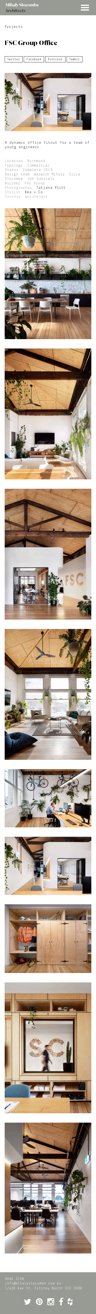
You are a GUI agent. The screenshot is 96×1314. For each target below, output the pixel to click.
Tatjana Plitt (51, 187)
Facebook (33, 59)
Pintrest (55, 59)
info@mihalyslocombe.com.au (33, 1283)
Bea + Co (34, 192)
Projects (14, 27)
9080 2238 (14, 1279)
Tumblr (74, 59)
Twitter (13, 59)
